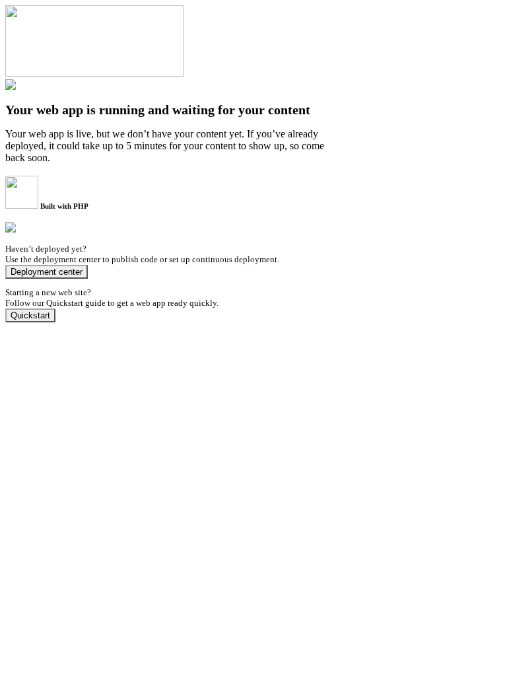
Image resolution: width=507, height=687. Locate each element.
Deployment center (47, 272)
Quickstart (30, 315)
